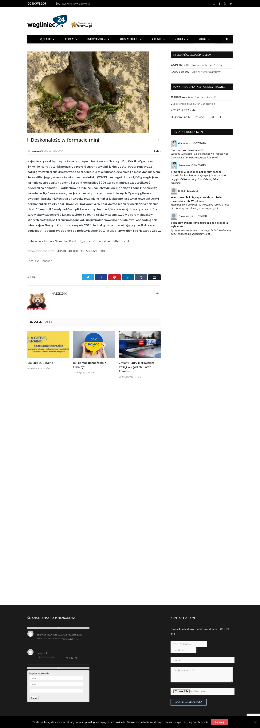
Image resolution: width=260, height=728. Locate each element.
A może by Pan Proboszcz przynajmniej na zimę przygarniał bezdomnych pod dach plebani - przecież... (198, 179)
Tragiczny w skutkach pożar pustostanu (196, 171)
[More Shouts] (58, 668)
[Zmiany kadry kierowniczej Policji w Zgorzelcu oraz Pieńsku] (140, 344)
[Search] (227, 39)
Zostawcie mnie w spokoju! (73, 3)
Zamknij (219, 722)
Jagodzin (156, 39)
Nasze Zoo (37, 150)
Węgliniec (45, 39)
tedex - (188, 190)
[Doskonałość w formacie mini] (94, 92)
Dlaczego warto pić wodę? (187, 150)
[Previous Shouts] (58, 628)
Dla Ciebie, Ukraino (40, 363)
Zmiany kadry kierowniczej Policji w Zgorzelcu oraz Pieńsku (137, 367)
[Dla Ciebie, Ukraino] (48, 344)
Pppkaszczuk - (192, 216)
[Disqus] (94, 437)
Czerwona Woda (96, 39)
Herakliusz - (192, 143)
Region (202, 39)
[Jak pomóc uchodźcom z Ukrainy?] (94, 344)
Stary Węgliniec (128, 39)
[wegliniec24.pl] (59, 21)
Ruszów (69, 39)
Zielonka (180, 39)
